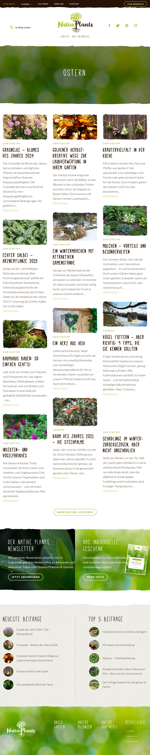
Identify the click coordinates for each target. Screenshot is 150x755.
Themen (25, 4)
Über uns (59, 4)
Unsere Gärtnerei (109, 724)
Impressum (131, 736)
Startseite (9, 4)
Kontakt (74, 4)
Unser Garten (27, 10)
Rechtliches (135, 722)
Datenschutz (132, 741)
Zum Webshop (135, 4)
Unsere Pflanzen (85, 724)
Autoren (43, 4)
